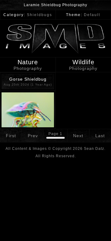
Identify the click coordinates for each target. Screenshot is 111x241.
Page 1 (55, 134)
